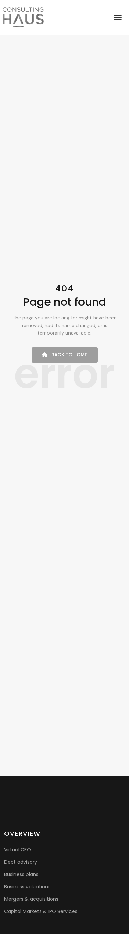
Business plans (21, 874)
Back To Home (68, 355)
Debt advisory (20, 862)
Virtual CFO (17, 849)
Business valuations (27, 886)
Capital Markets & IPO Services (40, 911)
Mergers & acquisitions (31, 899)
